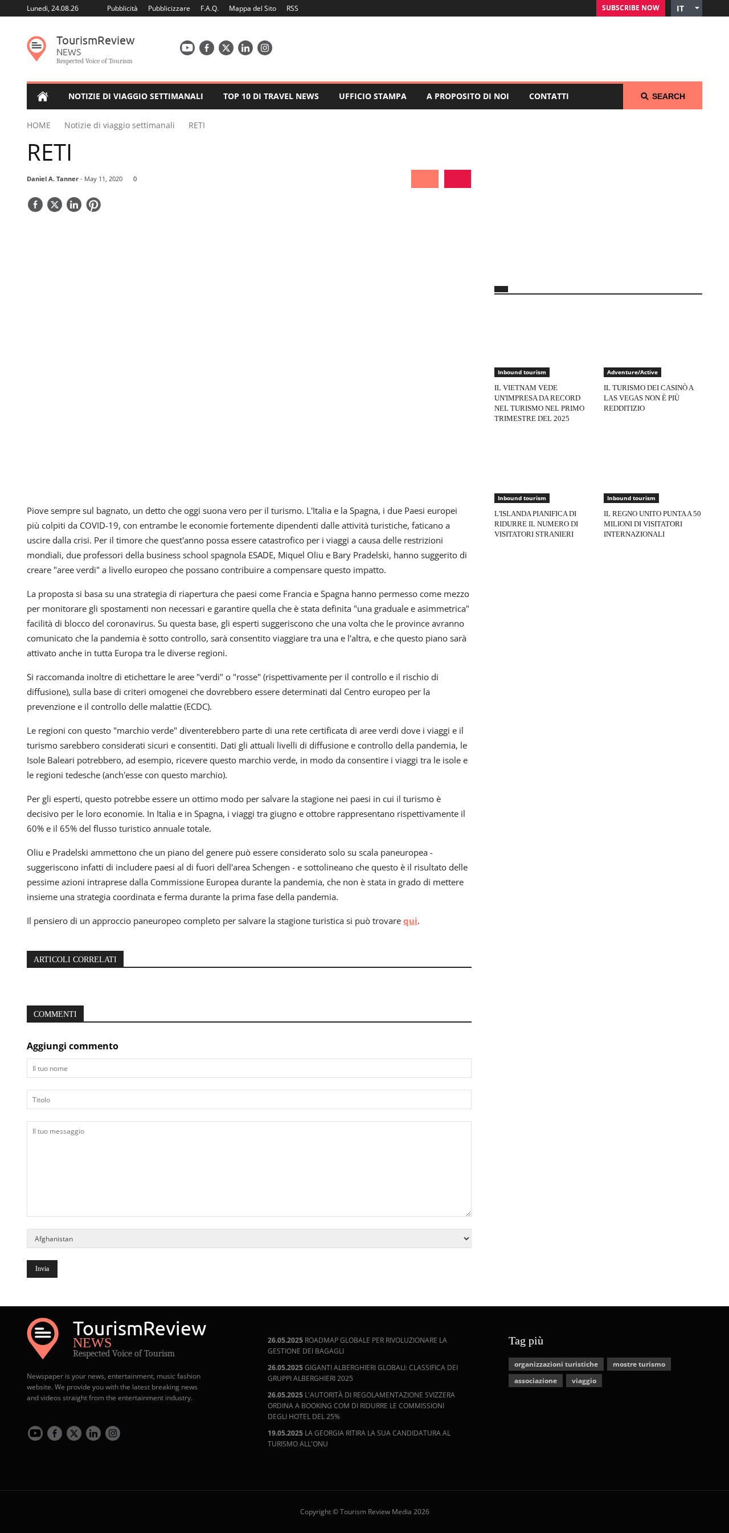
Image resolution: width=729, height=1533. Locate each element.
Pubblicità (122, 8)
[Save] (93, 205)
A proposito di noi (468, 96)
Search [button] (668, 96)
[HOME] (42, 96)
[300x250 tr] (598, 190)
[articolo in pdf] (457, 179)
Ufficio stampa (373, 96)
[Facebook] (206, 47)
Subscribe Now (631, 8)
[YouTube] (187, 47)
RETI (197, 125)
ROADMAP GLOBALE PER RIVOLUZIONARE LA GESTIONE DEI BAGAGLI (357, 1345)
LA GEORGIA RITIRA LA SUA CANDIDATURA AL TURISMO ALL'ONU (359, 1438)
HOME (39, 125)
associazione (535, 1380)
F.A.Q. (209, 8)
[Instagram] (264, 47)
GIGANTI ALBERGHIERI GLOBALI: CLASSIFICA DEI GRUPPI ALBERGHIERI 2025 (363, 1373)
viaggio (584, 1380)
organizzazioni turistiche (556, 1364)
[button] (686, 8)
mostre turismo (639, 1364)
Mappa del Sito (252, 8)
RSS (292, 8)
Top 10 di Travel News (271, 96)
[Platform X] (226, 47)
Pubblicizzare (169, 8)
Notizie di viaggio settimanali (135, 96)
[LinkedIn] (245, 47)
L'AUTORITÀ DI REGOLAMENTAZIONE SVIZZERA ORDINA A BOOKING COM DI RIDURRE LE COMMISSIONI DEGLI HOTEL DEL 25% (361, 1405)
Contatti (549, 96)
